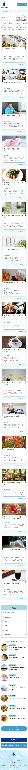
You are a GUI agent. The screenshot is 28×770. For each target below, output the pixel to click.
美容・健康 (7, 634)
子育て (6, 621)
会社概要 (14, 740)
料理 (6, 625)
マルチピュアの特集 (9, 612)
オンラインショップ (22, 4)
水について (7, 630)
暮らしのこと (8, 617)
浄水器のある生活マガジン (7, 11)
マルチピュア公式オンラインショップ (14, 728)
